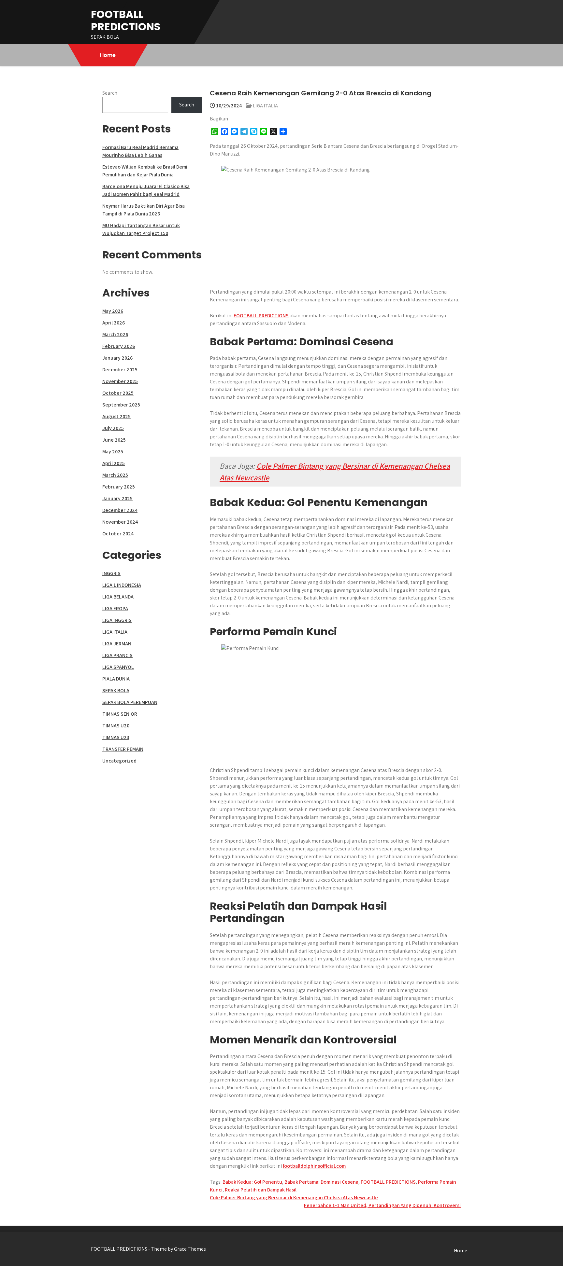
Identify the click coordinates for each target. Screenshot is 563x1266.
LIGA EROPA (115, 608)
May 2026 (112, 311)
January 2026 (117, 357)
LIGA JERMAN (116, 643)
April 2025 (113, 463)
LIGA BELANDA (118, 596)
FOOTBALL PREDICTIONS (125, 20)
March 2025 (115, 475)
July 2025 (113, 428)
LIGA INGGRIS (117, 620)
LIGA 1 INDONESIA (121, 585)
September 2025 (121, 404)
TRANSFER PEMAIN (122, 749)
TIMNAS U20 (115, 725)
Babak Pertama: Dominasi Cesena (321, 1181)
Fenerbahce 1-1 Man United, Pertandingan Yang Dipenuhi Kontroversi (382, 1205)
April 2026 (113, 322)
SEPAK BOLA (115, 690)
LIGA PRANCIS (117, 655)
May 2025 (112, 451)
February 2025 (118, 486)
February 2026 (118, 346)
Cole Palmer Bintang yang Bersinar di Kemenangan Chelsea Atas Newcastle (294, 1197)
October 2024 (118, 533)
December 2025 (119, 369)
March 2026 (115, 334)
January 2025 (117, 498)
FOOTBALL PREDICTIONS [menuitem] (261, 315)
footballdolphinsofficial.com (314, 1166)
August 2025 (116, 416)
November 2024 (120, 521)
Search (109, 92)
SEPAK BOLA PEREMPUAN (129, 702)
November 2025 (120, 381)
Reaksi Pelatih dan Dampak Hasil (260, 1189)
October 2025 (118, 393)
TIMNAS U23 (115, 737)
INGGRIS (111, 573)
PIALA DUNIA (116, 678)
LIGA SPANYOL (118, 667)
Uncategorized (119, 760)
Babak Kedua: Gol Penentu (252, 1181)
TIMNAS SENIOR (119, 713)
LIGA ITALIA (265, 105)
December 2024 (119, 510)
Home (108, 55)
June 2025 (114, 439)
